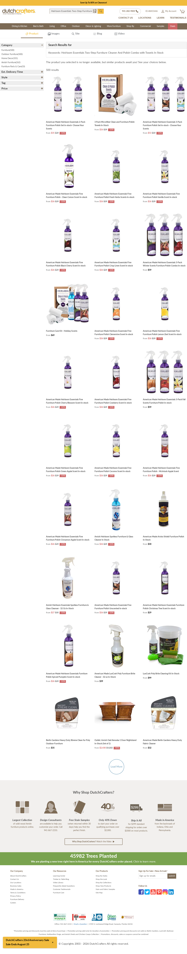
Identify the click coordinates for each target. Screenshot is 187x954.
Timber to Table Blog (61, 879)
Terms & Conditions (17, 893)
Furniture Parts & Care (13, 67)
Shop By (130, 26)
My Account (170, 11)
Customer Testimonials (61, 889)
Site (77, 33)
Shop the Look (101, 879)
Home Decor (9, 58)
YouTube (153, 892)
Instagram (165, 892)
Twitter (147, 892)
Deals (172, 26)
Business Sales (15, 886)
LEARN (160, 18)
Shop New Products (103, 886)
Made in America (16, 889)
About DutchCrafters (18, 876)
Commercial (145, 26)
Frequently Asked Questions (64, 886)
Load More (116, 766)
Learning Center (59, 876)
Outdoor (76, 26)
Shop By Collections (103, 882)
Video (121, 33)
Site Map (99, 893)
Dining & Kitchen (19, 26)
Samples (160, 26)
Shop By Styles (101, 876)
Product (33, 33)
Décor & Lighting (93, 26)
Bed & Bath (38, 26)
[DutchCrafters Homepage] (19, 11)
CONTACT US (125, 18)
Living (52, 26)
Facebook (141, 892)
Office (63, 26)
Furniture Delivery (17, 899)
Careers (13, 903)
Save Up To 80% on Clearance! (93, 3)
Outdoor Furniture (12, 54)
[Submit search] (101, 11)
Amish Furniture (10, 62)
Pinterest (159, 892)
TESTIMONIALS (178, 18)
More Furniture (114, 26)
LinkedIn (171, 892)
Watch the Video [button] (92, 842)
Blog (99, 33)
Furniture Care (58, 893)
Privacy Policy (15, 896)
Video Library (58, 882)
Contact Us (14, 879)
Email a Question (80, 924)
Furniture (7, 50)
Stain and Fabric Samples (105, 889)
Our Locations (15, 882)
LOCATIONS (144, 18)
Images (55, 33)
